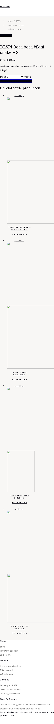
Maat (3, 76)
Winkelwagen (7, 674)
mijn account (14, 29)
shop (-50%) (14, 21)
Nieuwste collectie (9, 650)
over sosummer (16, 25)
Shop (2, 646)
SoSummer (5, 6)
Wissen (27, 76)
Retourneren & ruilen (10, 666)
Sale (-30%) (5, 654)
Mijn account (6, 670)
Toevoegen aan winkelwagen (16, 81)
